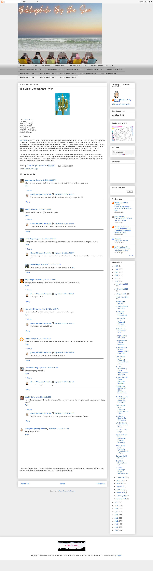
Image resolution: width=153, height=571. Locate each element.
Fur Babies (46, 65)
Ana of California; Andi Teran (122, 307)
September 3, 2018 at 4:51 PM (64, 223)
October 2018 (121, 294)
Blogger (118, 555)
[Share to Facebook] (70, 166)
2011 (116, 521)
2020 (117, 275)
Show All (131, 256)
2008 (117, 530)
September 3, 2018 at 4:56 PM (64, 413)
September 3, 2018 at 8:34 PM (51, 264)
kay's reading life (120, 247)
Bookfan (117, 239)
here (73, 267)
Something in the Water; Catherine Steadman (122, 380)
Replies (29, 190)
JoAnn (27, 209)
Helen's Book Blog (31, 309)
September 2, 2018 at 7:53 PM (48, 368)
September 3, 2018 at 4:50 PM (64, 194)
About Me (33, 65)
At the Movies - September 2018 (121, 331)
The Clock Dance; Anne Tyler (121, 463)
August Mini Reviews (121, 240)
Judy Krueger (29, 280)
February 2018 (121, 496)
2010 (117, 524)
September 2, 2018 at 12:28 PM (45, 280)
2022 (117, 269)
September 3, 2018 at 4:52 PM (64, 294)
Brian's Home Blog (31, 368)
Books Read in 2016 (28, 73)
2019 (117, 278)
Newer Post (24, 484)
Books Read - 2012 (55, 69)
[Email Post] (59, 166)
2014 (117, 512)
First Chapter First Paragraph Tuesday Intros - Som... (122, 409)
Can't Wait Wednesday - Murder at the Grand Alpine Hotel (123, 208)
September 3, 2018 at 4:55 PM (64, 382)
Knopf (36, 169)
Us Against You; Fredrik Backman (121, 342)
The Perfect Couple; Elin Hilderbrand (121, 418)
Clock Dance (29, 120)
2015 (117, 509)
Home (22, 65)
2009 (117, 527)
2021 (117, 272)
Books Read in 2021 (28, 77)
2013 (117, 515)
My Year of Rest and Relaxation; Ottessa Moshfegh (121, 438)
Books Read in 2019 (88, 73)
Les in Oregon (30, 239)
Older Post (101, 484)
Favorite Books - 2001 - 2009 (102, 65)
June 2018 (120, 483)
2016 (117, 506)
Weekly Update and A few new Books (122, 425)
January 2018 (121, 499)
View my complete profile (121, 104)
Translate (128, 155)
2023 (117, 266)
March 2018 (120, 493)
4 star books (29, 169)
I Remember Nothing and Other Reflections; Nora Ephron (121, 390)
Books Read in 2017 (48, 73)
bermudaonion (30, 180)
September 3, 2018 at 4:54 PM (64, 323)
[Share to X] (68, 166)
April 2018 (120, 489)
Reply (27, 186)
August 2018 (121, 477)
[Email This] (63, 166)
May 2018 (120, 486)
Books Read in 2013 (74, 69)
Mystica (27, 397)
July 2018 (120, 480)
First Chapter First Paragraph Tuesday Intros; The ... (121, 322)
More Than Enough (120, 232)
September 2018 (122, 297)
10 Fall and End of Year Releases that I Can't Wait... (122, 350)
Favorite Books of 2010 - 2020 (31, 69)
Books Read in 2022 (48, 77)
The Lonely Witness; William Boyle (121, 313)
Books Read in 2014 (94, 69)
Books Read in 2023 (68, 77)
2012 (117, 518)
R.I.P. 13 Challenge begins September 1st (122, 470)
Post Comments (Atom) (66, 491)
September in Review (121, 302)
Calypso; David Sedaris (121, 457)
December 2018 (122, 284)
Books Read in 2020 (108, 73)
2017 (117, 502)
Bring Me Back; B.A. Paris (121, 337)
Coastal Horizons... (122, 228)
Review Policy (60, 65)
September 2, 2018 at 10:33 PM (41, 397)
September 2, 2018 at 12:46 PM (48, 309)
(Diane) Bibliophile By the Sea (40, 194)
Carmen (27, 338)
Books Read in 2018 (68, 73)
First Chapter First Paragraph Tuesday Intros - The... (122, 360)
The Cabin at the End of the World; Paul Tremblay (122, 399)
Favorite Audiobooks (78, 65)
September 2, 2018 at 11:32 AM (40, 209)
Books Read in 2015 (114, 69)
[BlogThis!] (65, 166)
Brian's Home (119, 217)
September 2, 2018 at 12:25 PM (46, 239)
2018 (117, 281)
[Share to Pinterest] (72, 166)
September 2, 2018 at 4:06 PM (41, 338)
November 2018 (122, 289)
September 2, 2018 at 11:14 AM (46, 180)
